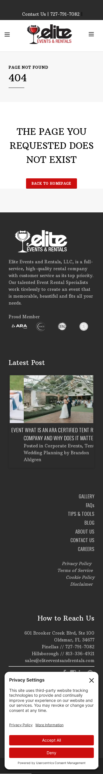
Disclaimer (81, 584)
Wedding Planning (29, 452)
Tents (76, 446)
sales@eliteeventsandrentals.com (59, 660)
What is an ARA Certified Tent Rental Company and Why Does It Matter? (50, 434)
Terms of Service (75, 570)
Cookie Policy (80, 577)
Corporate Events (49, 446)
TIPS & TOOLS (81, 513)
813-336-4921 (80, 653)
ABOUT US (84, 531)
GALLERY (86, 496)
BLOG (89, 522)
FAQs (90, 505)
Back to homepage (51, 183)
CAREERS (86, 548)
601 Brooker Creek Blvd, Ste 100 (59, 633)
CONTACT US (82, 540)
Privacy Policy (76, 563)
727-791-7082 (79, 646)
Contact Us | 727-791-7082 (51, 14)
